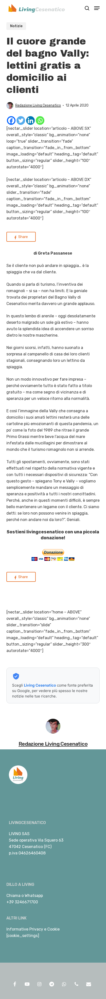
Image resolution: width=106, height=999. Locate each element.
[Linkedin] (30, 120)
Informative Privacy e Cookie (33, 929)
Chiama (13, 895)
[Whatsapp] (40, 120)
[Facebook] (11, 120)
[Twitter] (21, 120)
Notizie (16, 26)
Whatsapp (34, 895)
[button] (97, 8)
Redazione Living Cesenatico (38, 105)
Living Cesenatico (40, 685)
